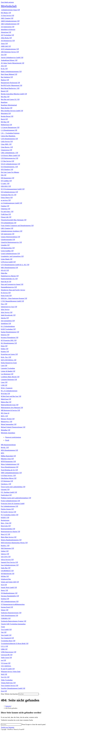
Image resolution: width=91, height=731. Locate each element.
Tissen (3, 627)
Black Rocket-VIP (6, 108)
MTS (2, 453)
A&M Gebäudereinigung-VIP (10, 21)
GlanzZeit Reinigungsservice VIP (11, 242)
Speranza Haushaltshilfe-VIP (10, 596)
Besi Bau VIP (5, 97)
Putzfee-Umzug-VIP (7, 509)
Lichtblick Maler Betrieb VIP (10, 377)
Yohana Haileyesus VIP (8, 683)
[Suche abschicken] (40, 694)
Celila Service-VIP (7, 141)
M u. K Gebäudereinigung (9, 391)
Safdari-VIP (5, 551)
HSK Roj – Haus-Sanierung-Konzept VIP (14, 298)
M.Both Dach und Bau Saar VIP (11, 396)
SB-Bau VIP (5, 576)
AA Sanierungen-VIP (7, 27)
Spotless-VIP (5, 599)
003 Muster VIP (6, 13)
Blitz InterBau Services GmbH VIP (12, 111)
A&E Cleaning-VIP (7, 18)
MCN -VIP (4, 416)
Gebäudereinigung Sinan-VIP (10, 10)
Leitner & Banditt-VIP (8, 371)
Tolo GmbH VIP (6, 635)
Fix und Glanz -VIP (7, 211)
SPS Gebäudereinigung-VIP (10, 601)
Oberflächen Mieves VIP (8, 478)
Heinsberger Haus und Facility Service (13, 290)
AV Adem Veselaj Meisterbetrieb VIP (12, 63)
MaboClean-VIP (6, 399)
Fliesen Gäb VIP (6, 217)
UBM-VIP (4, 649)
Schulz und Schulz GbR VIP (10, 582)
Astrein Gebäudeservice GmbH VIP (12, 57)
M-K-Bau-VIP (5, 393)
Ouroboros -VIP (6, 484)
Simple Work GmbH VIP (9, 587)
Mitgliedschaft (9, 6)
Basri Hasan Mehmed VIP (9, 74)
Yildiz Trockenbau (7, 680)
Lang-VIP (4, 365)
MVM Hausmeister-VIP (8, 461)
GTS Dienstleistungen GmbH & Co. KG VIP (15, 265)
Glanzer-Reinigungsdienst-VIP (10, 237)
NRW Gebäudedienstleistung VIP (11, 473)
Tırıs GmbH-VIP (6, 629)
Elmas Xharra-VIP (7, 197)
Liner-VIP (4, 382)
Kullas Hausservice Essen (9, 363)
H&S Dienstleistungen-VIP (9, 267)
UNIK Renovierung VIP (8, 652)
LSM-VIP (4, 385)
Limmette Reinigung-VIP (9, 379)
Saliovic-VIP (5, 554)
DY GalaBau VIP (6, 181)
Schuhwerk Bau (6, 579)
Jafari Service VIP (6, 312)
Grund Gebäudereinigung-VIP (10, 253)
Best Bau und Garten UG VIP (10, 99)
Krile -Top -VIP (6, 357)
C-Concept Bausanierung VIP (10, 127)
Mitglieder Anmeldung (8, 433)
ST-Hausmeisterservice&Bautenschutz (13, 604)
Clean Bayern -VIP (7, 147)
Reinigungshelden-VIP (8, 529)
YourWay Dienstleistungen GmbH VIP (13, 688)
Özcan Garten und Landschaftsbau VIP (13, 487)
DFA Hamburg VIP (7, 169)
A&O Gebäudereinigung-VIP (10, 24)
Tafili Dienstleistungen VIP (9, 615)
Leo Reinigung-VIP (7, 374)
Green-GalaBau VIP (7, 251)
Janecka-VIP (5, 318)
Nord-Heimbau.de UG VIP (9, 470)
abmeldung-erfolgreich (8, 29)
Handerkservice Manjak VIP (10, 276)
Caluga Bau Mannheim (8, 136)
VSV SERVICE (6, 666)
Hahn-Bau (4, 273)
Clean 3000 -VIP (6, 144)
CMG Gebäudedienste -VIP (9, 153)
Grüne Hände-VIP (6, 259)
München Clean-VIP (7, 459)
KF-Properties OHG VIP (9, 340)
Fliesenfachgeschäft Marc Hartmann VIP (13, 220)
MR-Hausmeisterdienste (8, 445)
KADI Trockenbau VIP (8, 329)
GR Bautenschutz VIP (8, 248)
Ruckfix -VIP (5, 545)
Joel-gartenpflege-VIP (8, 321)
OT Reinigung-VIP (7, 481)
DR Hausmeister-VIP (7, 178)
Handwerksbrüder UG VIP (9, 279)
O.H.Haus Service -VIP (8, 475)
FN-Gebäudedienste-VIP (8, 223)
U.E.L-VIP (4, 646)
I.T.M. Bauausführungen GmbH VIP (12, 301)
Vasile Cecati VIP (6, 657)
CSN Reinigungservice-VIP (9, 158)
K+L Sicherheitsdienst (8, 326)
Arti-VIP (4, 54)
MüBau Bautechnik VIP (8, 456)
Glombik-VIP (5, 245)
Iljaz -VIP (4, 304)
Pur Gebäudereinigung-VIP (9, 506)
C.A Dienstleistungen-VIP (9, 130)
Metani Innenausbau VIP (8, 424)
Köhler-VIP (4, 349)
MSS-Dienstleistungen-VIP (9, 450)
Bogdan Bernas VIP (7, 116)
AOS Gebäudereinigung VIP (10, 49)
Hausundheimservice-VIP (9, 287)
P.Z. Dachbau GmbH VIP (9, 492)
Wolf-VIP (4, 674)
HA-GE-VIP (5, 270)
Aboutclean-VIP (6, 32)
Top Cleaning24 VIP (7, 638)
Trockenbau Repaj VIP (8, 641)
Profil (7, 440)
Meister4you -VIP (6, 421)
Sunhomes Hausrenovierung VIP (11, 613)
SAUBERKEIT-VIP (7, 571)
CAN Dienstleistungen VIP (9, 139)
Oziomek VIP (5, 489)
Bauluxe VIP (5, 80)
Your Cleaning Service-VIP (9, 685)
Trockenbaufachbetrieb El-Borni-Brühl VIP (14, 643)
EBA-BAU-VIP (6, 186)
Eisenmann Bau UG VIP (8, 195)
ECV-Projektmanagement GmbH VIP (13, 189)
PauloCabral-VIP (6, 495)
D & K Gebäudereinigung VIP (10, 164)
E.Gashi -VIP (5, 183)
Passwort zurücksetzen (13, 437)
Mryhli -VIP (5, 447)
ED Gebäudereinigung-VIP (9, 192)
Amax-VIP (4, 43)
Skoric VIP (4, 590)
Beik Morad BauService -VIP (10, 88)
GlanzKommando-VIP (8, 239)
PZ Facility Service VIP (8, 512)
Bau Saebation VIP (7, 77)
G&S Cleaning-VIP (7, 228)
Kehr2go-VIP (5, 335)
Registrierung (5, 520)
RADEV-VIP (5, 517)
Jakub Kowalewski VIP (8, 315)
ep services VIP (6, 200)
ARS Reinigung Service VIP (10, 52)
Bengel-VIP (4, 91)
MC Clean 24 (5, 413)
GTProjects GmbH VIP (8, 262)
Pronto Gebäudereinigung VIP (10, 501)
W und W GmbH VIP (8, 669)
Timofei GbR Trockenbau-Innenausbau (13, 624)
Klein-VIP (4, 346)
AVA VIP (4, 66)
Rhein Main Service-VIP (8, 537)
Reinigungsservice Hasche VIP (10, 531)
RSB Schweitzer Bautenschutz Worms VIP (14, 543)
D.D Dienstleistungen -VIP (9, 167)
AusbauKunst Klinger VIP (9, 60)
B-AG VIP (4, 68)
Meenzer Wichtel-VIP (8, 419)
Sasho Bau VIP (5, 568)
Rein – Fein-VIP (6, 523)
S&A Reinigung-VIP (7, 548)
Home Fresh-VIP (6, 295)
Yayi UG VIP (5, 677)
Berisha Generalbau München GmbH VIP (14, 94)
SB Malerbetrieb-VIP (7, 573)
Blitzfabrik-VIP (6, 113)
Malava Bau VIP (6, 402)
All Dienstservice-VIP (8, 40)
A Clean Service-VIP (7, 15)
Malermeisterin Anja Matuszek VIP (12, 407)
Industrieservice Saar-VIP (9, 307)
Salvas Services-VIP (7, 559)
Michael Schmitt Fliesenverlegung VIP (13, 427)
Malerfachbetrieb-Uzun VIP (9, 405)
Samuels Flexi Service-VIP (9, 562)
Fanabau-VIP (5, 206)
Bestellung (4, 102)
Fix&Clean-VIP (6, 214)
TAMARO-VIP (6, 618)
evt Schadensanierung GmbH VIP (11, 203)
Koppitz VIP (5, 351)
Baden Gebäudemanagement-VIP (11, 71)
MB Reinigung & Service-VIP (10, 410)
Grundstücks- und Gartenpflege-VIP (12, 256)
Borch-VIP (4, 119)
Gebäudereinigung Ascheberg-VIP (11, 231)
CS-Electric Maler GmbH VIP (10, 155)
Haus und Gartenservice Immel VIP (12, 284)
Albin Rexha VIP (6, 38)
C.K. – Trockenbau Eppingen (10, 133)
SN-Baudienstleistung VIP (9, 593)
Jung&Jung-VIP (6, 323)
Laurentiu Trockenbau (8, 368)
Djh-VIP (3, 175)
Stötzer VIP (4, 610)
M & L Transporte (6, 388)
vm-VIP (3, 660)
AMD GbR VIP (6, 46)
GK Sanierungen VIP (7, 234)
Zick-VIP (4, 691)
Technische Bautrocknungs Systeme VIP (13, 621)
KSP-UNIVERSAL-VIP (8, 360)
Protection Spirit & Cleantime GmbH (12, 503)
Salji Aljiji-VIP (6, 557)
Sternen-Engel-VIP (7, 607)
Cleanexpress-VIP (6, 150)
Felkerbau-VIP (5, 209)
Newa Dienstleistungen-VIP (9, 467)
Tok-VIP (3, 632)
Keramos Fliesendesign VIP (9, 337)
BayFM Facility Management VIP (11, 85)
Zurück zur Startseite (7, 727)
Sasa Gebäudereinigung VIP (10, 565)
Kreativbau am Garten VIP (9, 354)
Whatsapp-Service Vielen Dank (10, 671)
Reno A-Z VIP (5, 534)
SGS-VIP (4, 585)
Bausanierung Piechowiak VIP (10, 83)
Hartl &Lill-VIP (6, 281)
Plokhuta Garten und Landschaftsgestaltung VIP (16, 498)
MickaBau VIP (5, 430)
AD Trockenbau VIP (7, 35)
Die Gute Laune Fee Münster (10, 172)
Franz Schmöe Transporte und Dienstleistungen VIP (17, 225)
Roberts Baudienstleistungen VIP (11, 540)
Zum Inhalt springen (7, 2)
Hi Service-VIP (6, 293)
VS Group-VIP (5, 663)
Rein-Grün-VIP (6, 526)
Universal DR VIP (6, 655)
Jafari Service (5, 309)
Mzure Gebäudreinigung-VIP (10, 464)
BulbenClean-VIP (6, 125)
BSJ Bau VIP (5, 122)
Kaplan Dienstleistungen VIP (10, 332)
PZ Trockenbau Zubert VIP (9, 515)
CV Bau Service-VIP (7, 161)
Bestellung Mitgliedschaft (9, 105)
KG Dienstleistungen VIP (9, 343)
